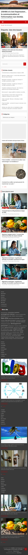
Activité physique (4, 312)
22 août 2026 (4, 214)
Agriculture (3, 293)
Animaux (3, 295)
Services (3, 481)
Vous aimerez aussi (8, 191)
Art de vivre (8, 316)
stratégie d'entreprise (17, 334)
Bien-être (3, 302)
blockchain (23, 320)
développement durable (5, 323)
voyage (2, 338)
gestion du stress (9, 327)
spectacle (9, 334)
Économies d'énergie (9, 338)
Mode (3, 46)
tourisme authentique (8, 335)
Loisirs (3, 231)
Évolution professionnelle (18, 338)
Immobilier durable (6, 329)
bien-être (4, 318)
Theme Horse (16, 551)
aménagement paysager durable (20, 314)
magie (14, 330)
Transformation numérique (7, 337)
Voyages (3, 492)
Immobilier (3, 345)
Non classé (3, 418)
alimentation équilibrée (13, 312)
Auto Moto (3, 300)
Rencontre (3, 424)
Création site (5, 207)
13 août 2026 (4, 237)
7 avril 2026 (4, 53)
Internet (2, 352)
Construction (4, 304)
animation (3, 316)
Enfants (2, 342)
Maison (2, 415)
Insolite (2, 350)
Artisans (3, 297)
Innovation (10, 329)
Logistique (3, 411)
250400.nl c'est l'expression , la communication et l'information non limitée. (13, 14)
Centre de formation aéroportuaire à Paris (13, 140)
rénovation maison (15, 332)
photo (11, 332)
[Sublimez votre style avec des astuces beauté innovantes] (14, 40)
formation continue (18, 325)
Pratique (2, 420)
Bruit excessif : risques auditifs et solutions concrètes (13, 92)
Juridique (3, 356)
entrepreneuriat (11, 325)
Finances (3, 343)
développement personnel (11, 325)
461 (4, 406)
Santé (2, 477)
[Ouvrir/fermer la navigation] (2, 22)
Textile (2, 486)
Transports (3, 490)
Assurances (3, 299)
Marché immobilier (19, 330)
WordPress (19, 552)
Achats (2, 291)
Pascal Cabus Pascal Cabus (13, 53)
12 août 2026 (4, 284)
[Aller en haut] (25, 549)
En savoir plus (4, 380)
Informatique (5, 254)
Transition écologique (19, 337)
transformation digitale (16, 335)
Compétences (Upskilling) (5, 321)
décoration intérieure (20, 321)
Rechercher (24, 64)
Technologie (5, 278)
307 (5, 187)
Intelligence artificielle (17, 329)
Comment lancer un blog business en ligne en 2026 (13, 72)
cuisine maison (12, 321)
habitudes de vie (17, 327)
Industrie (3, 347)
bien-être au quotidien (14, 318)
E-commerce (4, 306)
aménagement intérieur (8, 314)
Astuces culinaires (19, 316)
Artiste (13, 316)
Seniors (2, 479)
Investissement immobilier (7, 330)
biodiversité (18, 320)
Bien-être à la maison (10, 320)
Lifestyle (3, 409)
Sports (2, 483)
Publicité (3, 422)
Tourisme (3, 488)
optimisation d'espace (5, 332)
